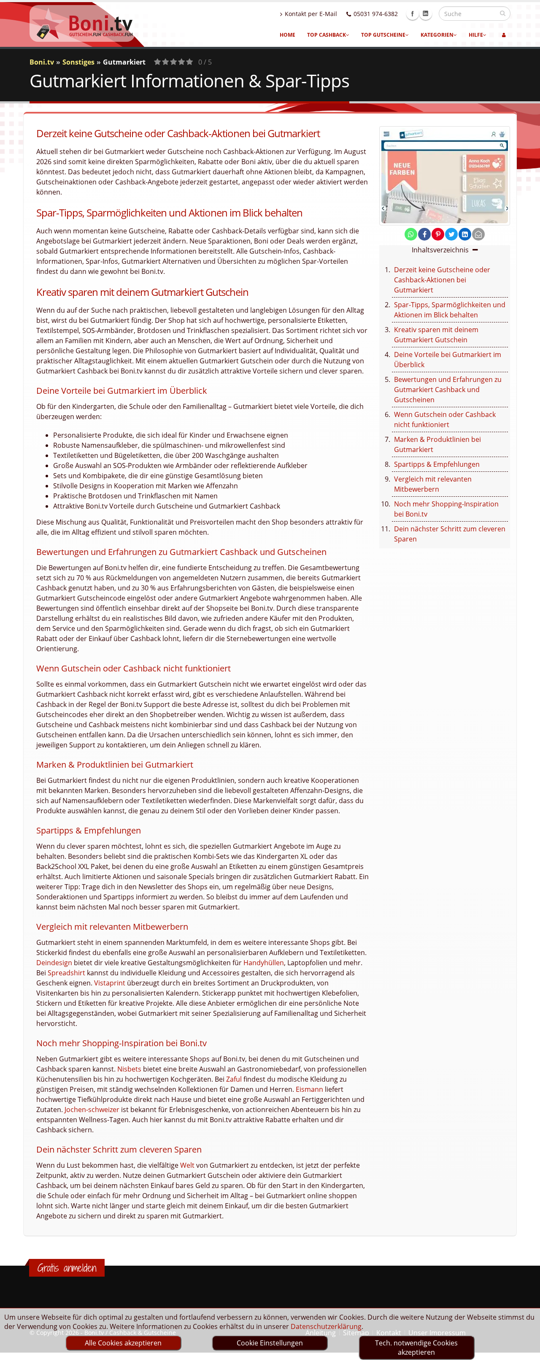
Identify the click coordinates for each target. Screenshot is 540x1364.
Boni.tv (42, 62)
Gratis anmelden (67, 1268)
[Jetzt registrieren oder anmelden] (503, 35)
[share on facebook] (424, 234)
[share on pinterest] (438, 234)
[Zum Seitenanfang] (525, 1354)
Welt (187, 1165)
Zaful (234, 1079)
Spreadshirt (66, 972)
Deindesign (54, 962)
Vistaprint (109, 983)
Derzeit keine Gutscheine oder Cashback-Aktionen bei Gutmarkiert (442, 280)
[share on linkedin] (465, 234)
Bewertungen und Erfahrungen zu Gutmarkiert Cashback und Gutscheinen (448, 389)
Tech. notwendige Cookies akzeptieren (416, 1347)
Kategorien (437, 34)
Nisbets (129, 1069)
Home (287, 34)
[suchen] (502, 13)
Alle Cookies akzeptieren (123, 1343)
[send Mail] (478, 234)
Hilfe (476, 34)
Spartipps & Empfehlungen (437, 464)
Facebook (412, 13)
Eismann (309, 1089)
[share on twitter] (451, 234)
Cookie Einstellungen (270, 1343)
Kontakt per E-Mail (311, 14)
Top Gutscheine (383, 34)
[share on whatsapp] (411, 234)
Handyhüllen (263, 962)
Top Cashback (326, 34)
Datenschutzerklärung (326, 1326)
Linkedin (425, 13)
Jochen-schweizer (92, 1109)
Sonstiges (78, 62)
